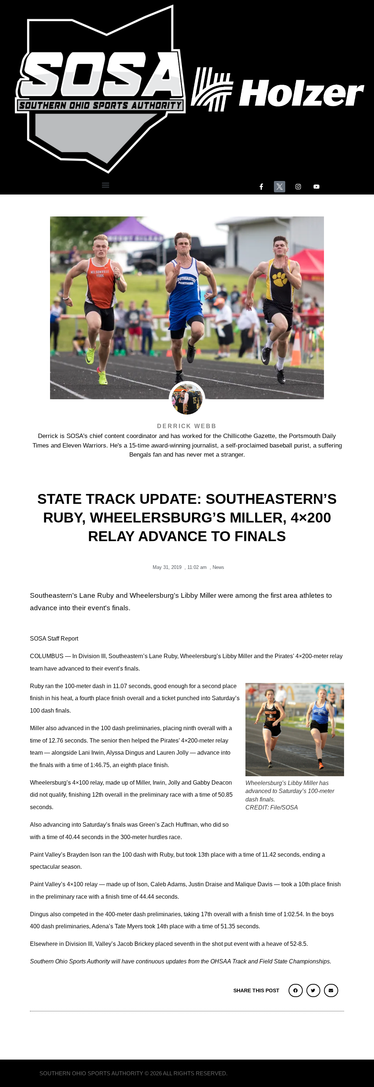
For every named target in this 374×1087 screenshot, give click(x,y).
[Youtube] (317, 186)
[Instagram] (298, 186)
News (218, 567)
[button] (106, 185)
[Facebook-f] (261, 186)
